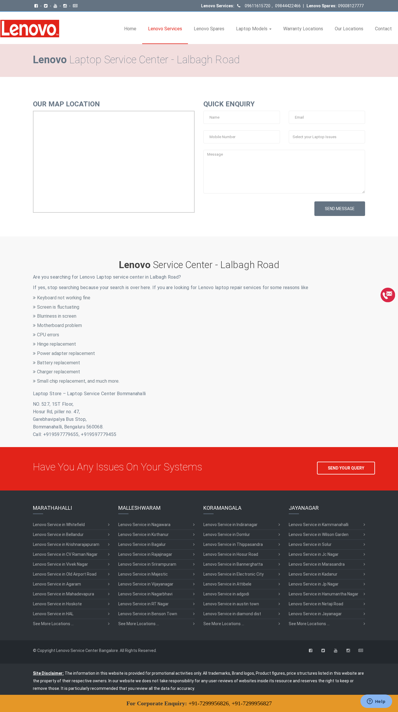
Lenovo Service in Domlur (226, 534)
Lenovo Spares (209, 28)
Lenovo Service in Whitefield (59, 524)
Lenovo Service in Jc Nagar (314, 554)
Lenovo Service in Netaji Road (316, 604)
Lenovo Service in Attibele (227, 584)
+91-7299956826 (209, 703)
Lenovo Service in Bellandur (58, 534)
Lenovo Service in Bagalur (142, 544)
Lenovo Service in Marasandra (317, 564)
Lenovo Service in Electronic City (233, 574)
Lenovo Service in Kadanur (313, 574)
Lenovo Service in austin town (231, 604)
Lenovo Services (165, 28)
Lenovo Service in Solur (310, 544)
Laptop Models (252, 28)
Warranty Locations (303, 28)
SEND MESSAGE (340, 208)
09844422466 (287, 5)
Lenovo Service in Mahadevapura (63, 594)
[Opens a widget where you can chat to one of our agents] (376, 702)
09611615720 (257, 5)
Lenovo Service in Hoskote (57, 604)
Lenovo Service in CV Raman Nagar (65, 554)
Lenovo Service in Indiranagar (230, 524)
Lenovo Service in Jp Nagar (314, 584)
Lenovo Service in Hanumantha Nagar (323, 594)
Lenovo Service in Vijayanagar (145, 584)
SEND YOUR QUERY (346, 468)
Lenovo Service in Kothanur (143, 534)
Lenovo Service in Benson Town (147, 613)
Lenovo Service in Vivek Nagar (60, 564)
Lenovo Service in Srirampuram (147, 564)
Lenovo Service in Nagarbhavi (145, 594)
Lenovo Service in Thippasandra (233, 544)
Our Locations (349, 28)
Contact (383, 28)
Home (130, 28)
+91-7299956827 (252, 703)
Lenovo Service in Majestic (143, 574)
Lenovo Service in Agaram (57, 584)
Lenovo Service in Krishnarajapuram (66, 544)
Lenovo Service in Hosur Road (230, 554)
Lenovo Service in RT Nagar (143, 604)
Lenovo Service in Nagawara (144, 524)
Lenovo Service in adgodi (226, 594)
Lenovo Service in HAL (53, 613)
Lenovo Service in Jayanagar (315, 613)
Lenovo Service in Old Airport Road (64, 574)
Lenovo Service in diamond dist (232, 613)
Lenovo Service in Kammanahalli (318, 524)
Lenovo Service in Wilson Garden (318, 534)
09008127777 (351, 5)
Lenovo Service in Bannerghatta (233, 564)
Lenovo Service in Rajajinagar (145, 554)
